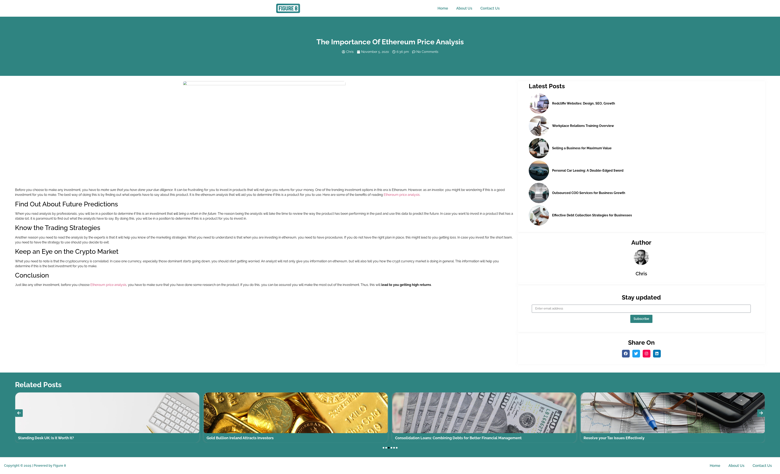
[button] (383, 448)
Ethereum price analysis (402, 195)
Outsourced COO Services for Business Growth (588, 193)
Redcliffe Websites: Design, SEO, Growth (583, 103)
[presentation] (19, 413)
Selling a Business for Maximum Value (582, 148)
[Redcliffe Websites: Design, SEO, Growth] (539, 103)
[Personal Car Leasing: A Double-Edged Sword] (539, 170)
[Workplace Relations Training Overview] (539, 126)
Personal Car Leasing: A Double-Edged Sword (587, 170)
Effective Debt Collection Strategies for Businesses (592, 215)
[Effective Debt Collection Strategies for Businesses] (539, 215)
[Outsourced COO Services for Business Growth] (539, 193)
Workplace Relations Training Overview (583, 126)
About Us (464, 8)
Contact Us (490, 8)
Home (443, 8)
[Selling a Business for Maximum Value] (539, 148)
